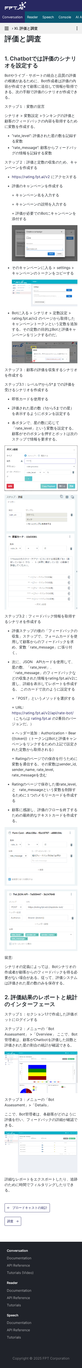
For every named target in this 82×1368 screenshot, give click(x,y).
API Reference (18, 1265)
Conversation (12, 17)
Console (65, 17)
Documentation (19, 1258)
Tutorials (14, 1305)
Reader (32, 17)
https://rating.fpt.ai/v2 (31, 176)
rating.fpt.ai (41, 718)
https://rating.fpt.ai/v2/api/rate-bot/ (43, 713)
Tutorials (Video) (20, 1272)
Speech (48, 17)
